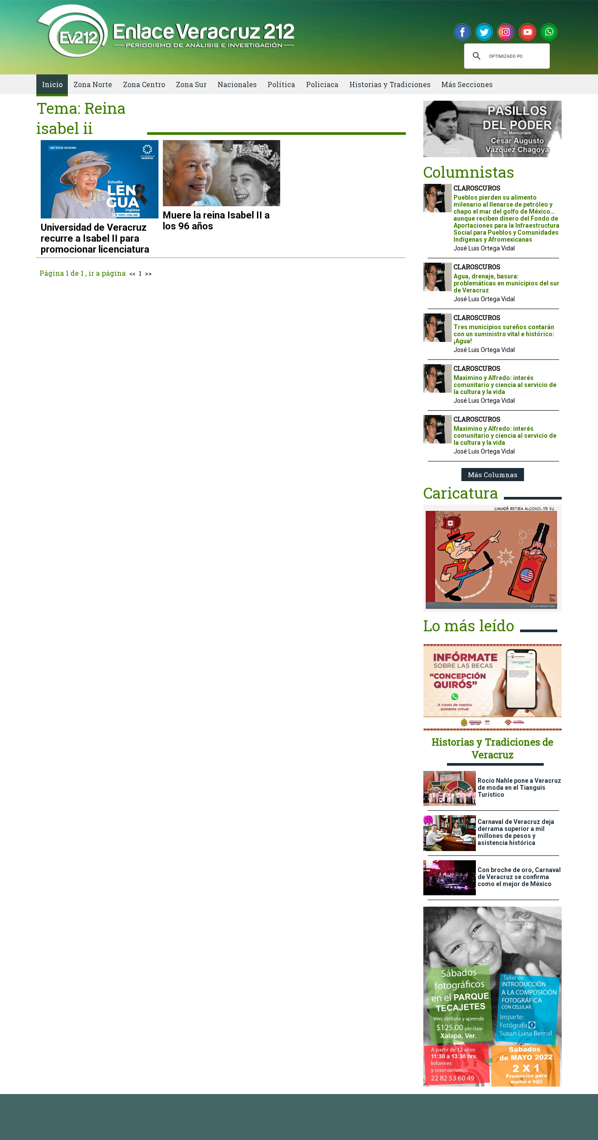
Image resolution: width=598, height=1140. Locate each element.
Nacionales (237, 84)
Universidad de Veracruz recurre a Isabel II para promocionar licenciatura (95, 238)
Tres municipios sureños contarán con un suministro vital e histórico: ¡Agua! (504, 334)
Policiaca (322, 84)
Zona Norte (93, 84)
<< (132, 273)
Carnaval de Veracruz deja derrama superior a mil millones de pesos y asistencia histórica (516, 832)
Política (281, 84)
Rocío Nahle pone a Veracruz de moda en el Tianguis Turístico (519, 787)
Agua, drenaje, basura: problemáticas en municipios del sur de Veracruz (506, 283)
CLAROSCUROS (477, 188)
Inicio (52, 84)
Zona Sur (191, 84)
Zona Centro (144, 84)
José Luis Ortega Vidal (484, 248)
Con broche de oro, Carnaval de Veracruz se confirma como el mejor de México (519, 876)
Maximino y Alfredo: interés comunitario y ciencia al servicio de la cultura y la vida (505, 384)
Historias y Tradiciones (389, 84)
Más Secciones (466, 84)
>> (148, 273)
